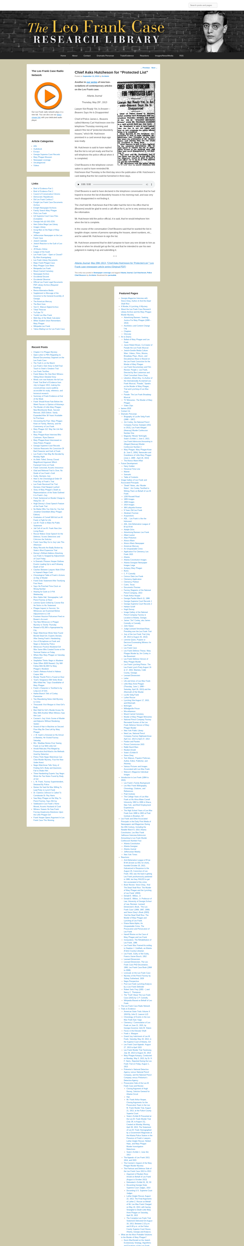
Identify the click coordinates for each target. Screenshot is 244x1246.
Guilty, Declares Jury (42, 476)
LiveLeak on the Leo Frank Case (137, 973)
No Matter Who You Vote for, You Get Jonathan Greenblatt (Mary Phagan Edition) (48, 512)
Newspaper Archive (41, 274)
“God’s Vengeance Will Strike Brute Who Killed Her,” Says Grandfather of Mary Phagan (48, 682)
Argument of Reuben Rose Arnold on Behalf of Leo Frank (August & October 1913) (139, 1177)
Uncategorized (39, 163)
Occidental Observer (41, 279)
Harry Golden (129, 466)
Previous (145, 68)
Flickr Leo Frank (40, 213)
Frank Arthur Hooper (132, 596)
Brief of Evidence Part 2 (43, 191)
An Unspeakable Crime (133, 549)
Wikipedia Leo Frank (41, 326)
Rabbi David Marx (131, 747)
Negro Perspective (131, 981)
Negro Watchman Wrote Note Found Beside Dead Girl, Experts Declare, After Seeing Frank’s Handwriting (48, 636)
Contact (87, 56)
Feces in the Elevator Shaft (135, 1031)
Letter (126, 678)
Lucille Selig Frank (131, 695)
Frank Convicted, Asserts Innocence (48, 468)
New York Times (130, 855)
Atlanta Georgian (131, 846)
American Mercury (131, 546)
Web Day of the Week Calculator (46, 318)
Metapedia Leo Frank (42, 268)
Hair (128, 1097)
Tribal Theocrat (39, 310)
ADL (35, 146)
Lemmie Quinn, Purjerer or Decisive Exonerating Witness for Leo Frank (137, 642)
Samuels (127, 474)
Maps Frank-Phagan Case (44, 263)
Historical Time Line (132, 469)
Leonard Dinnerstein (132, 675)
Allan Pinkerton (130, 538)
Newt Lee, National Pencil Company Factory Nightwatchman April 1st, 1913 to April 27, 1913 (138, 736)
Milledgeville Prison (132, 708)
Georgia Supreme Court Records (46, 154)
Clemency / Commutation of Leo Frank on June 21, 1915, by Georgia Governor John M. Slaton (137, 1025)
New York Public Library (133, 730)
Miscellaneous (130, 711)
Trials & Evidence (128, 1009)
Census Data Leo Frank (133, 576)
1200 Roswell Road (132, 496)
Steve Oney (129, 755)
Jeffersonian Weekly (132, 852)
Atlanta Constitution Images (135, 560)
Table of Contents (131, 477)
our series (92, 82)
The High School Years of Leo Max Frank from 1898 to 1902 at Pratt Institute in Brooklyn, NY (138, 813)
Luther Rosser (129, 697)
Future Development (129, 463)
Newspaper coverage (102, 273)
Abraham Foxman (131, 513)
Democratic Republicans (43, 197)
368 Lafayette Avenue (133, 507)
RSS (181, 56)
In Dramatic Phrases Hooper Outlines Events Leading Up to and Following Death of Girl (48, 564)
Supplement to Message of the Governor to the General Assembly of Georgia (48, 296)
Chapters (127, 331)
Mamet (126, 472)
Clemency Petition (131, 582)
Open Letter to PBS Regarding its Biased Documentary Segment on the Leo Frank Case (48, 357)
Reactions (144, 56)
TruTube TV (38, 312)
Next (154, 68)
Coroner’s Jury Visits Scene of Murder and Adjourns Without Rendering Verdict (49, 721)
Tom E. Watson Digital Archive (45, 307)
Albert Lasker (129, 535)
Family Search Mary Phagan (45, 210)
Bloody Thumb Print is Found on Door (48, 677)
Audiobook (37, 149)
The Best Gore (39, 304)
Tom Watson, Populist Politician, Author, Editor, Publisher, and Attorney (137, 761)
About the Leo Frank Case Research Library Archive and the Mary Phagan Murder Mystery (136, 312)
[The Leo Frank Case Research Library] (122, 31)
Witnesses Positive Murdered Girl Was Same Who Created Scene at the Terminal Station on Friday (49, 649)
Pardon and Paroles (132, 742)
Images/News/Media (164, 56)
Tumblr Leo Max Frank (42, 315)
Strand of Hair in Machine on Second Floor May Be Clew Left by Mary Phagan (48, 729)
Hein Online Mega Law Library (45, 224)
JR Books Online (40, 249)
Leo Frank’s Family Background (137, 783)
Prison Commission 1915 (134, 744)
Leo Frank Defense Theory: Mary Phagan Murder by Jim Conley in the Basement (137, 653)
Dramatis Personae (105, 56)
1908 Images (129, 502)
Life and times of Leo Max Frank (137, 681)
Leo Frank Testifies (41, 371)
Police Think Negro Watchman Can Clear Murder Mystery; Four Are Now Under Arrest (48, 760)
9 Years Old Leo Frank (133, 510)
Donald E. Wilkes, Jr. (132, 896)
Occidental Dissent (41, 277)
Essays (36, 152)
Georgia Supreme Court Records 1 (138, 601)
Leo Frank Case (130, 648)
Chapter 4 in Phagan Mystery (45, 352)
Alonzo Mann (129, 541)
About (74, 56)
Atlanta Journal (126, 273)
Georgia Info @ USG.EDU (44, 221)
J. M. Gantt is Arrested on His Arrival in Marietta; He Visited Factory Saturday (48, 737)
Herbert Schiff (129, 607)
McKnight (128, 706)
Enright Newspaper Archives (44, 208)
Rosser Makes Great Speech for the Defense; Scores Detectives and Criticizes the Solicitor (48, 536)
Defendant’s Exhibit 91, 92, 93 (139, 1182)
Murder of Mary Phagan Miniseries (138, 717)
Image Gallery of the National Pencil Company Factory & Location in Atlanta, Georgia (136, 615)
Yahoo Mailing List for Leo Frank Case (49, 329)
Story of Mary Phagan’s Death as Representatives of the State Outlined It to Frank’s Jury (48, 492)
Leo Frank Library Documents (45, 260)
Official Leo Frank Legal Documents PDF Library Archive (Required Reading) (48, 285)
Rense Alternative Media (43, 290)
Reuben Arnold (130, 750)
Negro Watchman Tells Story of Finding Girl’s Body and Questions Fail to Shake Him (47, 768)
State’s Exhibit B (131, 753)
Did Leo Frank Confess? (43, 199)
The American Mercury (42, 301)
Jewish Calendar (40, 241)
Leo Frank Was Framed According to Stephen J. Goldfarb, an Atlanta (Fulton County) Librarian (138, 948)
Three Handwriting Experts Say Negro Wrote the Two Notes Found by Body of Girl (48, 776)
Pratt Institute (129, 794)
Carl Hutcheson (140, 273)
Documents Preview (132, 587)
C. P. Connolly (129, 574)
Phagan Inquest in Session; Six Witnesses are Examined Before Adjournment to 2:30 (46, 611)
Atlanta (127, 557)
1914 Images (129, 505)
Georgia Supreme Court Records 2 (138, 604)
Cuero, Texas (129, 585)
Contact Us (125, 411)
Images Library (39, 227)
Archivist (105, 76)
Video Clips (128, 406)
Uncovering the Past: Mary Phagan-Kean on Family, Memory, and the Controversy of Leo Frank (48, 424)
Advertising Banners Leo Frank (136, 532)
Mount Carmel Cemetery (134, 714)
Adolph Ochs (129, 530)
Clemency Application (132, 579)
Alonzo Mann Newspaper (134, 543)
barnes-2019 (126, 408)
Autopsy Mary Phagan (133, 568)
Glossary (127, 334)
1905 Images (129, 499)
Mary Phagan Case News (43, 266)
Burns (126, 571)
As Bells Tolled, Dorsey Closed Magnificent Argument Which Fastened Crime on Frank (46, 462)
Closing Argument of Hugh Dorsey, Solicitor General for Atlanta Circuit (138, 1091)
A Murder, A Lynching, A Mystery (134, 306)
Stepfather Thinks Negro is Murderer (48, 660)
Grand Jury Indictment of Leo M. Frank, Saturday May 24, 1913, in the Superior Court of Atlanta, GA (137, 1039)
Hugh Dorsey (129, 609)
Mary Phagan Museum (42, 157)
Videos (36, 165)
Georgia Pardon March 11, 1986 (137, 598)
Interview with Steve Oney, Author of (136, 301)
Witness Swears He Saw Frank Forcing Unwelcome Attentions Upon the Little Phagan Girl (48, 812)
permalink (112, 275)
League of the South (41, 252)
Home (63, 56)
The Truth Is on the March (44, 363)
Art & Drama (126, 337)
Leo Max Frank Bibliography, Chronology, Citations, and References (135, 788)
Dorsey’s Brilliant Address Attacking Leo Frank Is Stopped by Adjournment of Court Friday (48, 556)
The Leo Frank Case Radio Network (135, 1006)
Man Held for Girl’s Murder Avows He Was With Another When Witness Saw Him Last (49, 713)
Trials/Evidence (127, 56)
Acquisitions (129, 516)
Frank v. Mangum (131, 1033)
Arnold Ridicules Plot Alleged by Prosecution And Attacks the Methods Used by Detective (48, 751)
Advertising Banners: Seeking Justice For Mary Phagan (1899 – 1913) (137, 320)
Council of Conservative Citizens (46, 194)
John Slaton (129, 626)
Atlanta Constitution (132, 843)
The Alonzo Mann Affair (133, 461)
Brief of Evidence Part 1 (43, 188)
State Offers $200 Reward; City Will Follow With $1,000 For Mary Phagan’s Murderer (48, 666)
